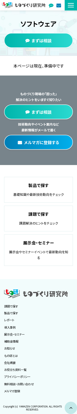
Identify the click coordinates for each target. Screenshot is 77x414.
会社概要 (10, 362)
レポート (9, 320)
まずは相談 (51, 5)
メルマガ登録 (59, 5)
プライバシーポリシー (17, 376)
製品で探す (11, 313)
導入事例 (10, 327)
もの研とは (11, 355)
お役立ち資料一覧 (15, 369)
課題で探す (11, 306)
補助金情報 (11, 341)
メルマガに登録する (41, 142)
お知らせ (9, 348)
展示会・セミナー (14, 334)
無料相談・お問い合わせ (19, 384)
